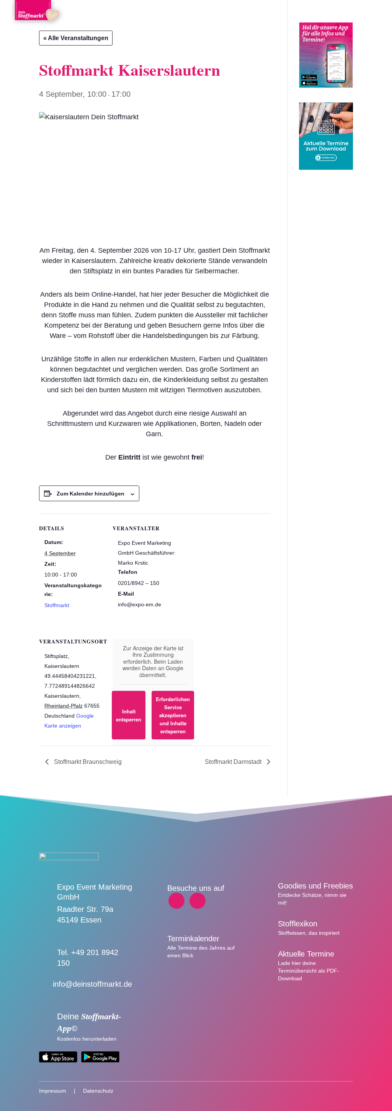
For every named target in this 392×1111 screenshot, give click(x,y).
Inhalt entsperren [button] (128, 715)
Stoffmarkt (56, 605)
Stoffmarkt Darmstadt (234, 762)
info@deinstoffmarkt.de (92, 984)
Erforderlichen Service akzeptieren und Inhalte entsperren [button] (173, 715)
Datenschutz (98, 1091)
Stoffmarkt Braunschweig (87, 762)
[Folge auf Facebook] (176, 901)
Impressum (52, 1091)
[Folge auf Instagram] (197, 901)
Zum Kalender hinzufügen (90, 494)
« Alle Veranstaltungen (75, 38)
